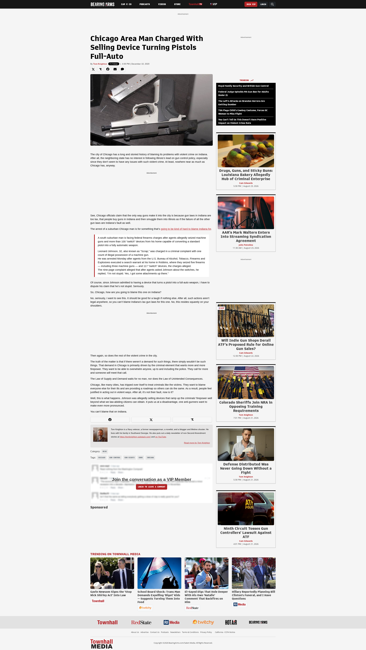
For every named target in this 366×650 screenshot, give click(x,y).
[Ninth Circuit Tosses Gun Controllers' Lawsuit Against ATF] (246, 509)
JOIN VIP (250, 4)
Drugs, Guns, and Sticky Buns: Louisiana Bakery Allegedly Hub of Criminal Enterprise (246, 175)
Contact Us (154, 632)
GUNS (141, 457)
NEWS (105, 451)
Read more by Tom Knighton (197, 443)
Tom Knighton (100, 64)
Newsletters (175, 632)
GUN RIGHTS (130, 457)
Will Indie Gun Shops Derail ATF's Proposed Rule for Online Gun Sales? (246, 344)
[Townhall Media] (101, 643)
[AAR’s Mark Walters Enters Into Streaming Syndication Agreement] (246, 213)
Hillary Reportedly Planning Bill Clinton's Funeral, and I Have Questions (253, 595)
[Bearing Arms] (102, 4)
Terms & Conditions (190, 632)
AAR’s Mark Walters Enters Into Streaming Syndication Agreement (246, 237)
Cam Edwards (246, 183)
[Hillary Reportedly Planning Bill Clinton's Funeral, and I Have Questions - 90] (254, 573)
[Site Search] (272, 4)
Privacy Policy (206, 632)
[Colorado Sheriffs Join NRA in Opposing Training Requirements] (246, 382)
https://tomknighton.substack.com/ (135, 437)
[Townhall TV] (195, 4)
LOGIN (263, 4)
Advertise (145, 632)
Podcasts (145, 4)
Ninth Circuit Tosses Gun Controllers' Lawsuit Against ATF (245, 533)
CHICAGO (101, 457)
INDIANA (150, 457)
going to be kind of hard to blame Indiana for (186, 229)
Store (177, 4)
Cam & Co (126, 4)
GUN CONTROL (114, 457)
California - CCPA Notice (225, 632)
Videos (162, 4)
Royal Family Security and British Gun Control (243, 86)
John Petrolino (246, 245)
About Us (135, 632)
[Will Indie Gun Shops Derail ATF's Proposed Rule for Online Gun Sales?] (246, 321)
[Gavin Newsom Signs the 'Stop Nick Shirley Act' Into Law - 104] (112, 573)
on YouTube (160, 437)
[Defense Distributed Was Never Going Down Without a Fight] (246, 444)
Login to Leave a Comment (151, 487)
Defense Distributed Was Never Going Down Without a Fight (246, 468)
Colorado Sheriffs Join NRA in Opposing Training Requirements (245, 406)
